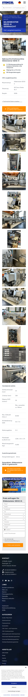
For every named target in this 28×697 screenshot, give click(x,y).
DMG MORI (5, 653)
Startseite (6, 16)
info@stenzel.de (9, 572)
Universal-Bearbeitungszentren (10, 639)
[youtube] (6, 580)
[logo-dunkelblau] (8, 2)
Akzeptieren (14, 683)
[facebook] (3, 580)
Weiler (3, 655)
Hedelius (4, 661)
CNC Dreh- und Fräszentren (9, 628)
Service (4, 592)
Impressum (22, 694)
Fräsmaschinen (6, 623)
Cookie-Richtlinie (6, 694)
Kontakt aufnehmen (8, 587)
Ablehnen (14, 687)
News (3, 601)
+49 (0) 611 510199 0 (10, 574)
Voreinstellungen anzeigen (14, 691)
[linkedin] (9, 580)
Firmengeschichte (7, 594)
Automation (5, 626)
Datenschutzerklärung (15, 694)
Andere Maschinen (7, 618)
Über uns (4, 590)
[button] (26, 667)
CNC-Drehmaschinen (8, 631)
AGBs (3, 610)
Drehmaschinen (12, 16)
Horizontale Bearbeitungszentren (11, 636)
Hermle (4, 658)
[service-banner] (14, 478)
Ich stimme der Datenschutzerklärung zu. (12, 540)
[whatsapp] (11, 580)
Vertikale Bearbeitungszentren (10, 642)
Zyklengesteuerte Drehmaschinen (11, 634)
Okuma (4, 663)
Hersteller (5, 596)
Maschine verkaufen (8, 598)
